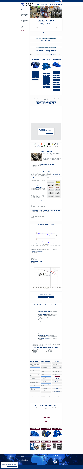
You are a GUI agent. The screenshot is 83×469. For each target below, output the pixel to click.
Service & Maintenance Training (53, 38)
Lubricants (55, 47)
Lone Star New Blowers (55, 388)
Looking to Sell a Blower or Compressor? (44, 338)
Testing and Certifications (24, 15)
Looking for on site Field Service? (43, 314)
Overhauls (22, 13)
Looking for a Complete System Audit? (44, 335)
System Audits (22, 18)
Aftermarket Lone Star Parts (51, 47)
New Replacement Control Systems (45, 47)
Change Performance (23, 16)
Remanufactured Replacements (56, 391)
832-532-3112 (24, 459)
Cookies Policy (54, 457)
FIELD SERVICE (57, 361)
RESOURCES (60, 4)
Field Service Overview (23, 12)
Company (43, 460)
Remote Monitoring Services (24, 20)
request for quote (59, 54)
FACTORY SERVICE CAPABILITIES (34, 361)
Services (43, 458)
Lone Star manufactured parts (39, 172)
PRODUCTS (38, 4)
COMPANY (55, 4)
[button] (35, 72)
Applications (43, 459)
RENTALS (46, 4)
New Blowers (22, 27)
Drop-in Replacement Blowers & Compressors (45, 38)
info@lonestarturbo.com (25, 460)
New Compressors (23, 28)
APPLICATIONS (51, 4)
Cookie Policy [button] (14, 464)
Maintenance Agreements (42, 316)
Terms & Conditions (55, 458)
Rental (42, 457)
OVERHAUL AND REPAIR (46, 151)
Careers (42, 461)
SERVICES (42, 4)
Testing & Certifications (38, 38)
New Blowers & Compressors (39, 47)
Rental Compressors (55, 381)
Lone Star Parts (54, 384)
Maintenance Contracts (23, 19)
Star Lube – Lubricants (55, 385)
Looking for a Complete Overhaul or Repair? (44, 311)
